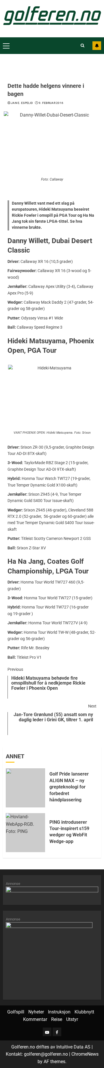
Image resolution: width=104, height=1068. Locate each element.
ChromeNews (85, 1054)
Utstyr (72, 1019)
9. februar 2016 (51, 102)
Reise (56, 1019)
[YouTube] (47, 1032)
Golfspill (15, 1012)
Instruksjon (59, 1012)
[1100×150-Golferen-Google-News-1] (52, 892)
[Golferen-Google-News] (49, 958)
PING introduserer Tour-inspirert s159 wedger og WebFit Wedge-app (69, 831)
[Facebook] (57, 1032)
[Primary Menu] (6, 45)
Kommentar (35, 1019)
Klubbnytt (84, 1012)
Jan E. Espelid (22, 102)
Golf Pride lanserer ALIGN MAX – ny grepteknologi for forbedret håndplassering (69, 787)
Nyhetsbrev (96, 45)
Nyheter (36, 1012)
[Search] (82, 45)
